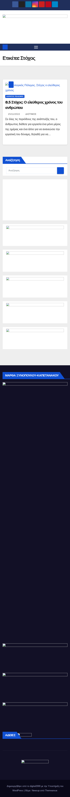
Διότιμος (30, 114)
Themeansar (51, 790)
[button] (65, 47)
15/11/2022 (14, 114)
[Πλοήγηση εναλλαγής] (36, 47)
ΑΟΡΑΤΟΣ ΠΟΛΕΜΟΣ (14, 96)
